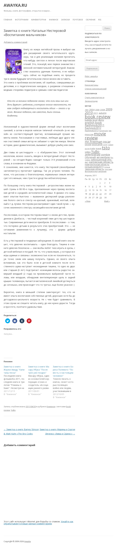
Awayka (27, 541)
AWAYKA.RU (15, 5)
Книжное (53, 19)
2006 (97, 109)
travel (98, 148)
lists (110, 131)
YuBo (13, 410)
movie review (95, 136)
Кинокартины (91, 85)
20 (93, 193)
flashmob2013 (92, 130)
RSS (99, 19)
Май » (107, 201)
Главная (8, 19)
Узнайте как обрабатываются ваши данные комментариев (38, 522)
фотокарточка (91, 171)
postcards (97, 144)
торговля (108, 169)
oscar (107, 142)
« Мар (87, 201)
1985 (87, 110)
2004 (92, 109)
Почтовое (78, 19)
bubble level (91, 120)
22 (100, 193)
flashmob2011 (95, 125)
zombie (105, 154)
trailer (92, 148)
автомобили (103, 157)
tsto (106, 147)
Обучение (90, 19)
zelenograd (92, 154)
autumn (102, 113)
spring (87, 149)
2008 (102, 109)
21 (97, 193)
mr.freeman (93, 141)
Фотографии (21, 19)
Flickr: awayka (91, 76)
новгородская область (97, 164)
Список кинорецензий (95, 88)
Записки (65, 19)
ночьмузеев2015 (94, 166)
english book (93, 122)
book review (97, 117)
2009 (109, 109)
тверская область (94, 169)
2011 (95, 113)
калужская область (101, 162)
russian (110, 145)
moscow (89, 134)
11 (86, 190)
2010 (89, 112)
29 (100, 197)
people (88, 144)
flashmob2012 (93, 128)
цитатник (102, 171)
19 (90, 193)
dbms (101, 120)
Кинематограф (38, 19)
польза (107, 167)
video (88, 151)
